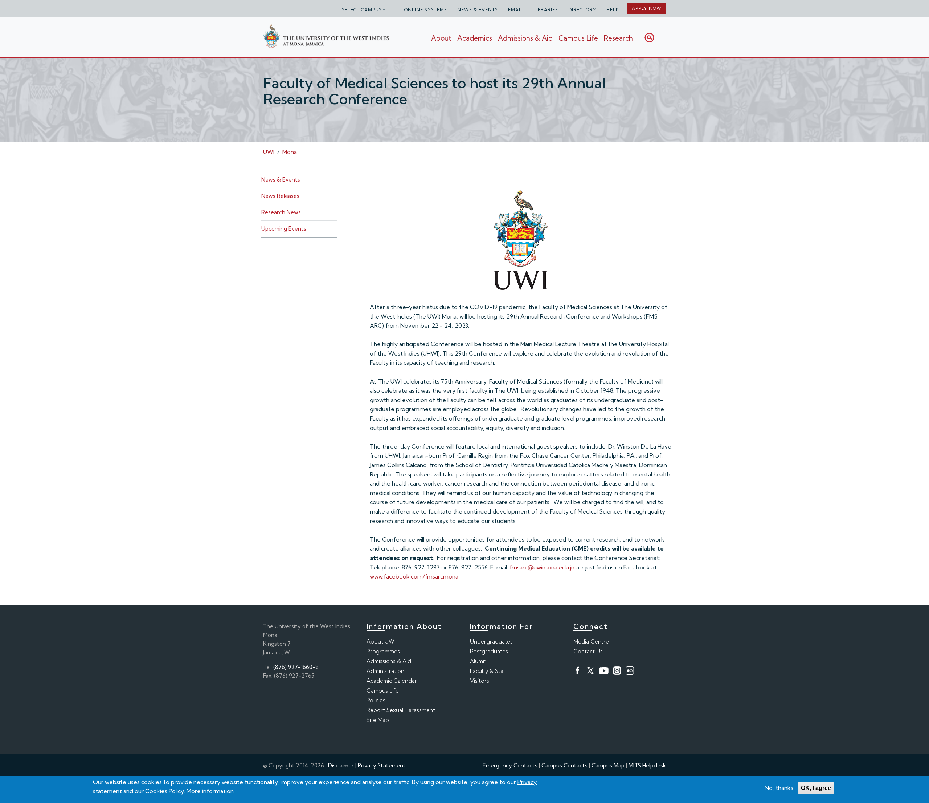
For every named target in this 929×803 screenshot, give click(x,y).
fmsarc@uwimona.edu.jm (543, 567)
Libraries (545, 9)
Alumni (478, 661)
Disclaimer (341, 765)
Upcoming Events (283, 228)
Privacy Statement (382, 765)
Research (618, 38)
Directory (582, 9)
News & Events (477, 9)
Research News (281, 212)
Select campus (362, 9)
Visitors (479, 680)
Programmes (383, 651)
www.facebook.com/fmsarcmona (414, 576)
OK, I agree (816, 788)
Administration (385, 671)
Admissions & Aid (525, 38)
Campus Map (608, 765)
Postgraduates (489, 651)
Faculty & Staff (488, 671)
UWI (268, 151)
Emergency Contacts (510, 765)
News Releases (280, 195)
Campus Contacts (564, 765)
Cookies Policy (164, 791)
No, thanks (779, 787)
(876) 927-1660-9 (296, 667)
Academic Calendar (392, 680)
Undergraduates (491, 641)
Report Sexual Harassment (401, 710)
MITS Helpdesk (647, 765)
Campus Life (578, 38)
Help (612, 9)
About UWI (381, 641)
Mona (289, 151)
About (441, 38)
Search (649, 37)
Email (515, 9)
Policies (376, 700)
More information (210, 791)
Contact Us (588, 651)
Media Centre (591, 641)
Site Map (378, 720)
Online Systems (425, 9)
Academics (474, 38)
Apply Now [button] (647, 8)
